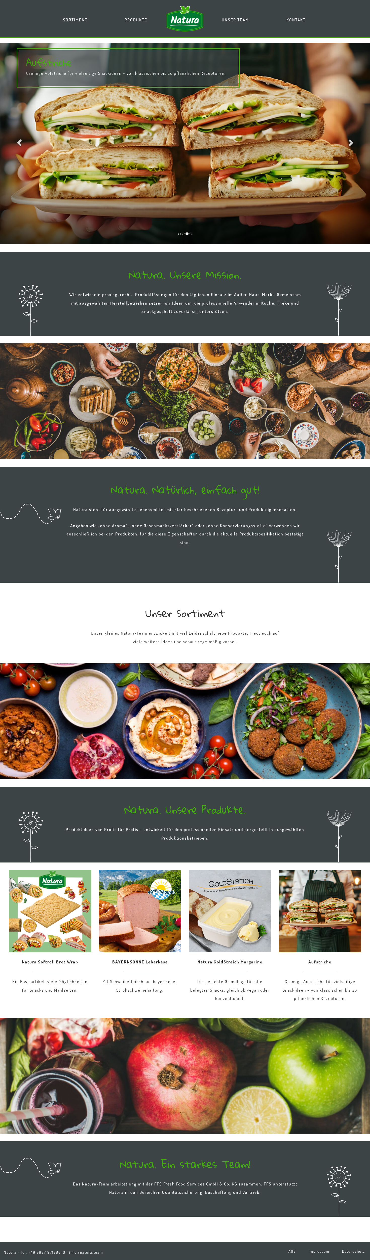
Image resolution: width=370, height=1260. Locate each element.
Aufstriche (185, 143)
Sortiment (75, 19)
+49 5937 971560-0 (46, 1252)
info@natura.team (86, 1252)
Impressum (319, 1251)
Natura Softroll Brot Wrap (50, 961)
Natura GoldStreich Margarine (230, 961)
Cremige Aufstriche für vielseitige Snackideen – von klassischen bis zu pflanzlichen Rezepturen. (126, 73)
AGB (292, 1251)
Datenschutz (353, 1251)
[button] (18, 141)
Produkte (136, 19)
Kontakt (296, 19)
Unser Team (235, 19)
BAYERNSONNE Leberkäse (140, 961)
